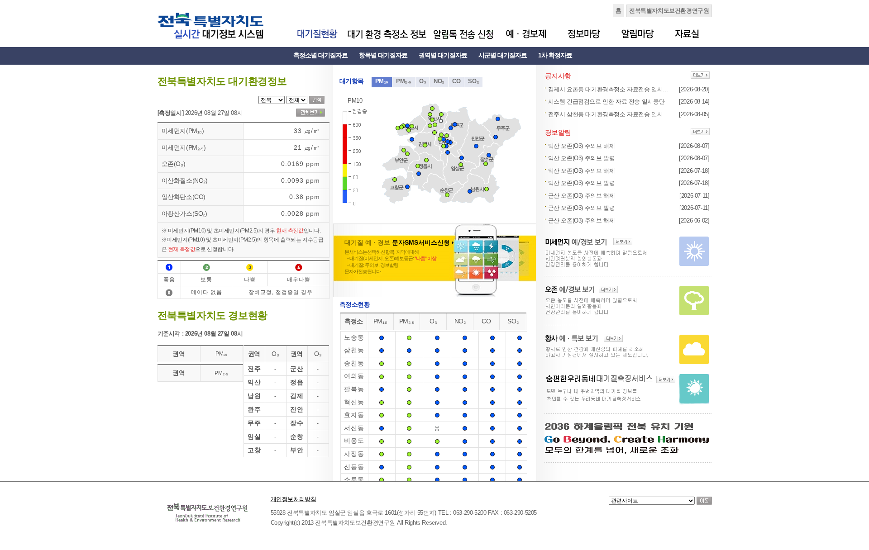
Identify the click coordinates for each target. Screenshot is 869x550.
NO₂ (439, 81)
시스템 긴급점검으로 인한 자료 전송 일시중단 (606, 101)
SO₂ (473, 81)
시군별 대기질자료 (502, 55)
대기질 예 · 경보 (397, 242)
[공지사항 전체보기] (700, 75)
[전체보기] (310, 112)
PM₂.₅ (403, 81)
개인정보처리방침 (293, 499)
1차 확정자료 (555, 55)
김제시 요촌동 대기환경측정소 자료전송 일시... (608, 89)
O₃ (422, 81)
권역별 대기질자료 (443, 55)
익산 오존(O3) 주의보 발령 (581, 158)
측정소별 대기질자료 (320, 55)
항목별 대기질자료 (383, 55)
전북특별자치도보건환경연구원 (669, 10)
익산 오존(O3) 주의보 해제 (581, 145)
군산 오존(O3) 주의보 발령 (581, 207)
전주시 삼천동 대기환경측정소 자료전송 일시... (608, 114)
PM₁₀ (381, 81)
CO (456, 81)
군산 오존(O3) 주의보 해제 (581, 195)
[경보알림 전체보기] (700, 132)
